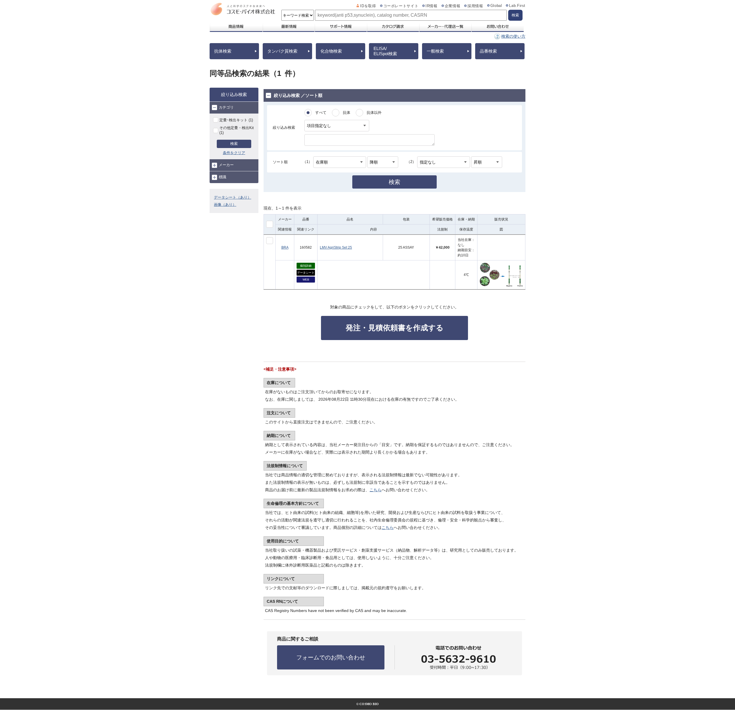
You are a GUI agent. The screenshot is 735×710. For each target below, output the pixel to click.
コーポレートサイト (401, 6)
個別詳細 (306, 265)
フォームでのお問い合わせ (330, 657)
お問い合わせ (497, 26)
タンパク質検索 (282, 51)
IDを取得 (368, 6)
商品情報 (236, 26)
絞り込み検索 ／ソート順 (298, 95)
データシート (305, 272)
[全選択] (269, 224)
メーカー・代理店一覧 (445, 26)
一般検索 (435, 51)
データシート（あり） (232, 197)
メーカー (226, 165)
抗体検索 (222, 51)
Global (496, 6)
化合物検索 (331, 51)
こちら (376, 490)
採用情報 (475, 6)
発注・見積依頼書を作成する (395, 327)
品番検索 (488, 51)
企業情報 (453, 6)
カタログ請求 (393, 26)
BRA (285, 247)
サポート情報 (340, 26)
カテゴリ (226, 107)
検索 (234, 143)
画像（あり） (225, 204)
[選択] (269, 240)
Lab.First (517, 6)
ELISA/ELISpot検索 (385, 51)
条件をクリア (234, 153)
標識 (222, 177)
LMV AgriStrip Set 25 (336, 247)
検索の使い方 (513, 36)
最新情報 (288, 26)
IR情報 (431, 6)
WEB (306, 279)
